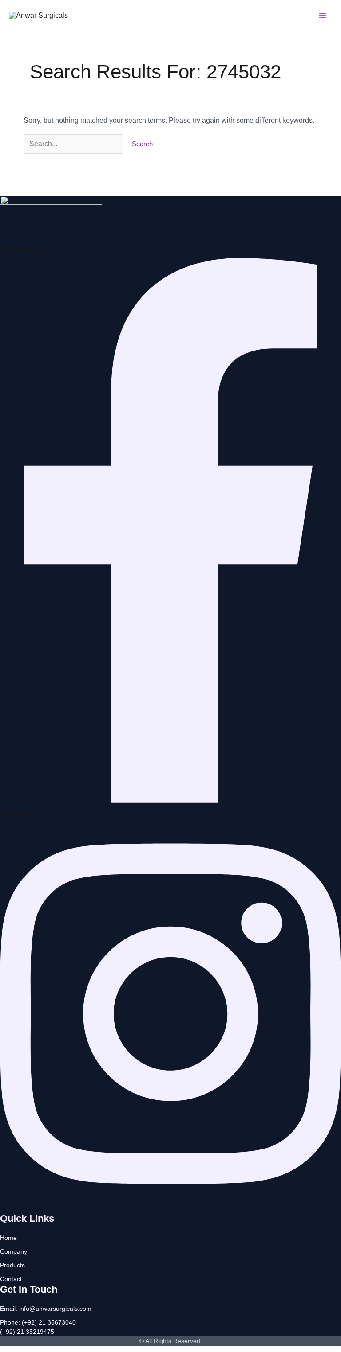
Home (8, 1237)
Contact (11, 1278)
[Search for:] (74, 144)
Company (13, 1251)
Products (12, 1265)
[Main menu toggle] (322, 15)
